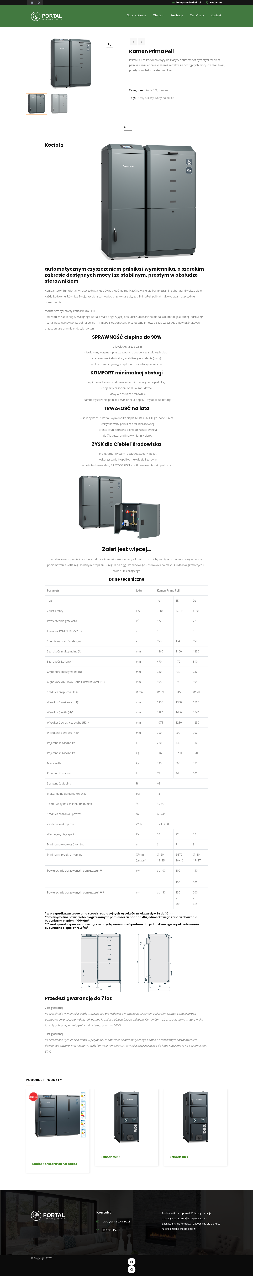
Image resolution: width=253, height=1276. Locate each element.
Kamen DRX (179, 1157)
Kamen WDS (110, 1157)
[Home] (46, 16)
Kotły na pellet (164, 98)
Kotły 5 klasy (146, 98)
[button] (109, 44)
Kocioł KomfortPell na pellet (54, 1164)
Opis (128, 127)
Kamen (163, 90)
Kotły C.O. (151, 90)
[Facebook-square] (131, 1262)
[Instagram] (131, 1269)
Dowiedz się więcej (28, 1138)
